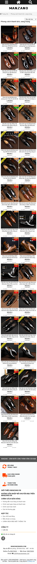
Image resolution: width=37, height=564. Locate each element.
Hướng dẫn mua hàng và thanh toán (14, 501)
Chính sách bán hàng (10, 499)
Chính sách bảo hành (9, 507)
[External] (9, 39)
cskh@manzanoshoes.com (21, 553)
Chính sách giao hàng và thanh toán (14, 504)
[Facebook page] (3, 538)
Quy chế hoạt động (9, 516)
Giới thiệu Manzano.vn (11, 490)
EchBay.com (31, 561)
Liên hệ (5, 530)
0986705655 (13, 551)
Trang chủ (5, 14)
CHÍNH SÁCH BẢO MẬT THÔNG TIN (14, 521)
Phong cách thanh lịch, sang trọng (21, 14)
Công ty (4, 527)
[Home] (18, 8)
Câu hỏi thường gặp (9, 509)
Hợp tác (5, 513)
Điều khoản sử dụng (9, 519)
